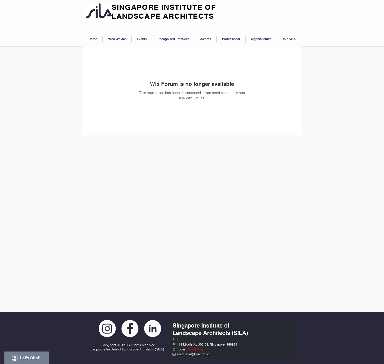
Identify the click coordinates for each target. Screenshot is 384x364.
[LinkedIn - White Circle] (152, 328)
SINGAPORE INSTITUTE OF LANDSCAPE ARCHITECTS (164, 11)
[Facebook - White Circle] (129, 328)
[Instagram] (107, 328)
